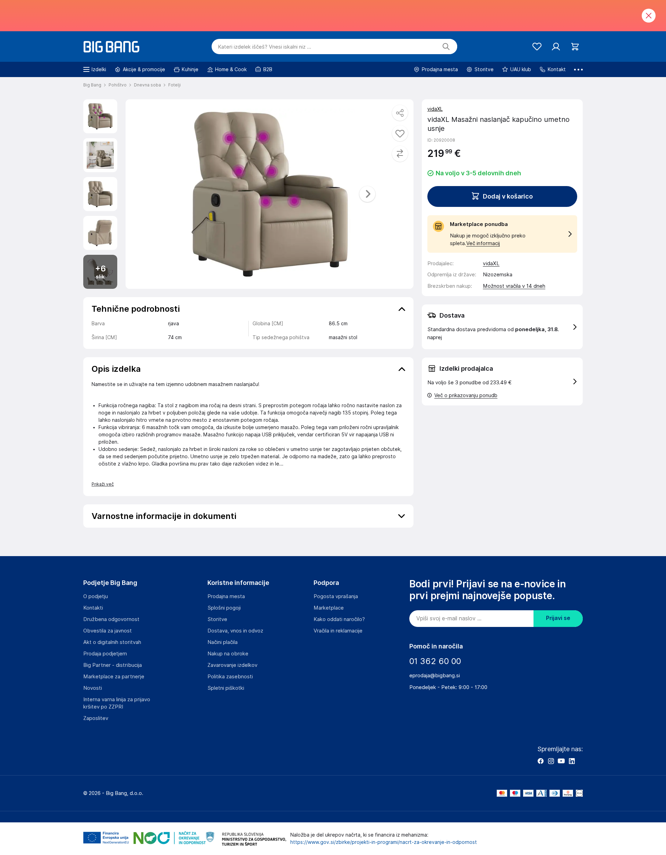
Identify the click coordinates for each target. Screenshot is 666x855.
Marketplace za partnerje (113, 676)
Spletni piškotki (225, 688)
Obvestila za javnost (107, 631)
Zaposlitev (95, 718)
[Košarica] (575, 47)
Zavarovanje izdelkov (232, 665)
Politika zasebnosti (230, 676)
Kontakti (93, 608)
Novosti (92, 688)
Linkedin (572, 761)
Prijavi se (558, 618)
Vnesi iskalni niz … (264, 47)
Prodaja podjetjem (105, 654)
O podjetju (95, 596)
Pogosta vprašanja (336, 596)
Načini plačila (222, 642)
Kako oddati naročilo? (339, 619)
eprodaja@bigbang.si (434, 675)
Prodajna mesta (226, 596)
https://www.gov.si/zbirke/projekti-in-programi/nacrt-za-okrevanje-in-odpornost (383, 842)
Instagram (551, 761)
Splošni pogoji (224, 608)
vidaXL (435, 109)
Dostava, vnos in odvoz (235, 631)
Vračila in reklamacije (338, 631)
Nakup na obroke (227, 654)
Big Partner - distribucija (112, 665)
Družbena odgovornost (111, 619)
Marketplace (329, 608)
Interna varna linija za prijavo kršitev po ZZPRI (116, 703)
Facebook (540, 761)
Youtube (561, 761)
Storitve (217, 619)
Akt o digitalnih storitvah (112, 642)
